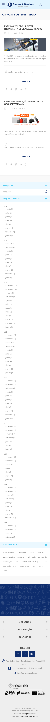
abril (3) (8, 316)
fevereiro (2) (10, 274)
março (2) (9, 319)
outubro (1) (9, 464)
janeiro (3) (9, 327)
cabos (32, 552)
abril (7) (8, 266)
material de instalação (31, 561)
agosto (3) (9, 251)
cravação (18, 72)
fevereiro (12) (10, 518)
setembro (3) (10, 388)
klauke (10, 72)
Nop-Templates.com (30, 716)
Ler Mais (24, 81)
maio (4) (8, 220)
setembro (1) (10, 499)
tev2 (41, 566)
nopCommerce (30, 713)
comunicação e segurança (13, 557)
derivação (19, 147)
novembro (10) (11, 289)
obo (5, 147)
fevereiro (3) (10, 415)
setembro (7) (10, 297)
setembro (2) (10, 346)
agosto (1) (9, 300)
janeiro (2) (9, 235)
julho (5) (8, 255)
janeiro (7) (9, 479)
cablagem (22, 552)
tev (34, 566)
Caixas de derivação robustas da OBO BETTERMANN (23, 102)
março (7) (9, 514)
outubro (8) (9, 293)
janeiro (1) (9, 277)
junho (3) (8, 259)
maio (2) (8, 403)
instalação (29, 147)
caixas (11, 147)
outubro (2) (9, 495)
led (17, 561)
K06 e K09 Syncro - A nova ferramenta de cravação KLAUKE (23, 27)
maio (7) (8, 262)
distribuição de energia (37, 557)
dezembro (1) (10, 335)
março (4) (9, 228)
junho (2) (8, 357)
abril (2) (8, 407)
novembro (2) (10, 339)
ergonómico (28, 72)
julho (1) (8, 441)
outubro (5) (9, 342)
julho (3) (8, 213)
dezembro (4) (10, 426)
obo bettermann (9, 566)
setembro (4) (10, 537)
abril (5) (8, 224)
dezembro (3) (10, 457)
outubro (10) (10, 434)
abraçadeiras (8, 552)
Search (46, 192)
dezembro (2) (10, 487)
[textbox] (23, 192)
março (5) (9, 369)
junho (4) (8, 217)
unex (5, 570)
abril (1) (8, 510)
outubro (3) (9, 243)
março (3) (9, 270)
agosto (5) (9, 209)
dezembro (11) (11, 285)
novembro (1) (10, 491)
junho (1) (8, 468)
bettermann (40, 147)
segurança (24, 566)
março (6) (9, 411)
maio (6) (8, 361)
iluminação (7, 561)
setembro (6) (10, 247)
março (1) (9, 476)
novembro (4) (10, 461)
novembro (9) (10, 430)
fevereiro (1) (10, 232)
